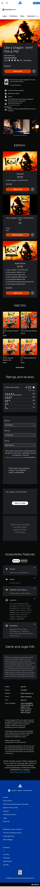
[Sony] (35, 886)
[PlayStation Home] (20, 3)
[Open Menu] (2, 3)
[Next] (37, 126)
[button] (14, 105)
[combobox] (20, 425)
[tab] (16, 561)
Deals (22, 16)
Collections (13, 16)
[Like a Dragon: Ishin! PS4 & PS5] (17, 126)
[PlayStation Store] (9, 9)
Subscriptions (32, 16)
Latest (5, 16)
